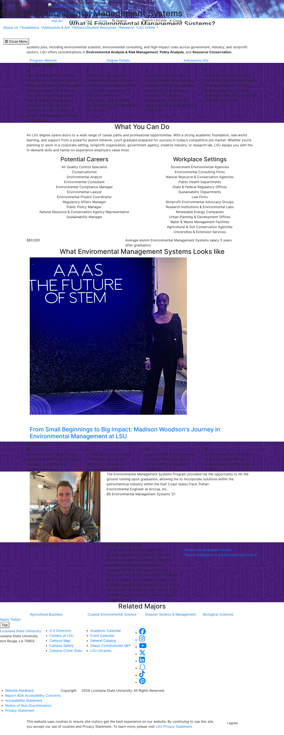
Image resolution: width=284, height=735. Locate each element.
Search (121, 21)
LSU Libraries (100, 650)
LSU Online (147, 27)
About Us (11, 27)
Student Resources (102, 27)
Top (5, 625)
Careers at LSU (61, 635)
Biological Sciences (218, 614)
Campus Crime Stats (65, 650)
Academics (31, 27)
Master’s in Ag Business (219, 555)
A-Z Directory (60, 630)
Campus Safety (61, 645)
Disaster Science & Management (170, 614)
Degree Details (118, 60)
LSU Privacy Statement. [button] (174, 726)
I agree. (232, 723)
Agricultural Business (46, 614)
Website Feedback (19, 690)
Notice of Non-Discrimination (28, 705)
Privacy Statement (19, 710)
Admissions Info (196, 60)
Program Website (43, 60)
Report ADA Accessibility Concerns (33, 695)
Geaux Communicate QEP (110, 645)
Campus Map (59, 640)
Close (177, 21)
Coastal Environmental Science (112, 614)
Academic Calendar (105, 630)
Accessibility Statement (23, 700)
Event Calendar (102, 635)
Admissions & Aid (56, 27)
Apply (74, 21)
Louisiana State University (73, 12)
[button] (142, 633)
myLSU (57, 21)
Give (102, 21)
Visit (88, 21)
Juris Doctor (247, 555)
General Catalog (103, 640)
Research (127, 27)
